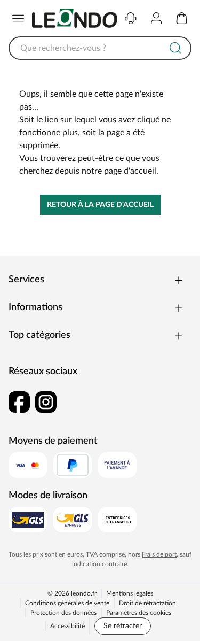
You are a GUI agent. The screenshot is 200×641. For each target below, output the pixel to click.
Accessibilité (67, 626)
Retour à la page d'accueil (100, 204)
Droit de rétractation (147, 603)
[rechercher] (175, 48)
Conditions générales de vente (67, 603)
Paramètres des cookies (138, 612)
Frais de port (159, 554)
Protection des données (63, 612)
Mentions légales (129, 593)
